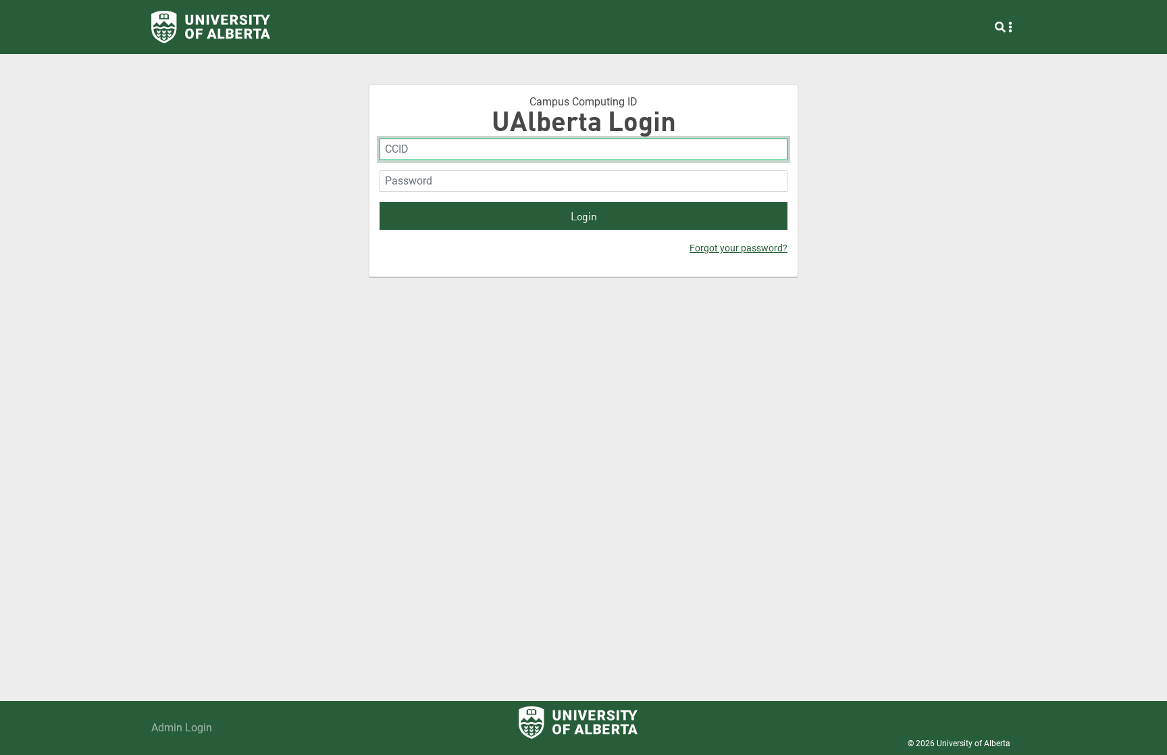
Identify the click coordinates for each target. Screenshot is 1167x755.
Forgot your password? (738, 248)
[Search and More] (1003, 27)
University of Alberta (973, 743)
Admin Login (181, 727)
